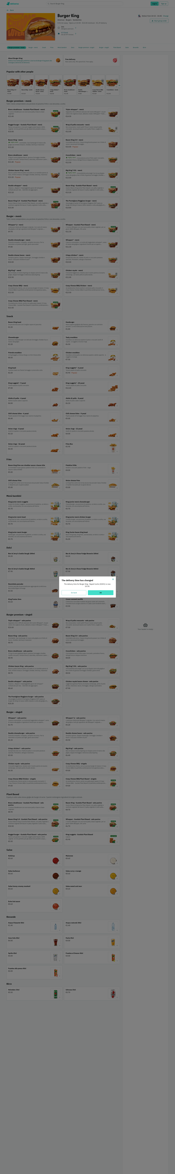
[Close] (113, 579)
